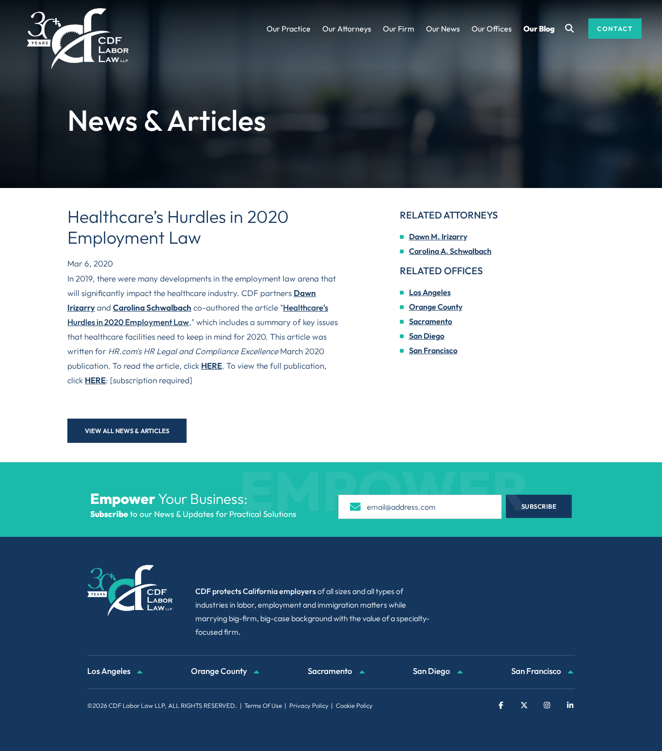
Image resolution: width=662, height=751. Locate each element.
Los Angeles (430, 292)
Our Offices (492, 28)
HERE (211, 365)
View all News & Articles (127, 431)
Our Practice (289, 28)
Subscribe (539, 506)
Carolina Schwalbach (152, 307)
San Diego (426, 336)
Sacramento (430, 321)
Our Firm (398, 28)
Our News (443, 28)
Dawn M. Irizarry (438, 236)
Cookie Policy (354, 705)
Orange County (435, 307)
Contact (615, 28)
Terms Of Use (263, 705)
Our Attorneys (346, 28)
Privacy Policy (309, 705)
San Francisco (433, 350)
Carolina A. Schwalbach (450, 251)
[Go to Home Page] (77, 38)
